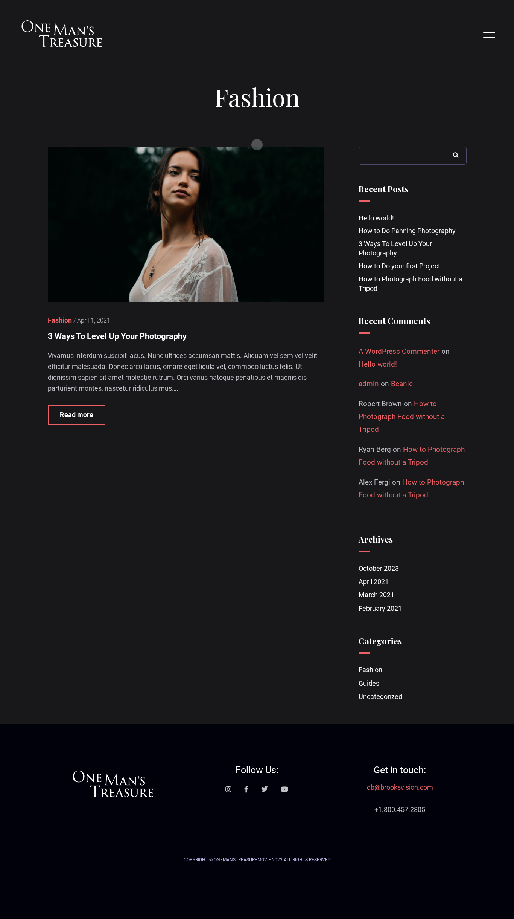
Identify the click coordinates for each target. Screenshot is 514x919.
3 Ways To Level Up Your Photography (117, 336)
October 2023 (379, 568)
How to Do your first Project (399, 266)
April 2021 (374, 582)
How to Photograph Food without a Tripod (402, 416)
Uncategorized (380, 696)
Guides (369, 683)
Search (456, 155)
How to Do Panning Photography (407, 231)
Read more (76, 415)
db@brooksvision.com (400, 787)
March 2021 (376, 595)
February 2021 (380, 608)
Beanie (402, 383)
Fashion (370, 670)
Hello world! (376, 218)
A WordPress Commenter (399, 351)
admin (369, 383)
